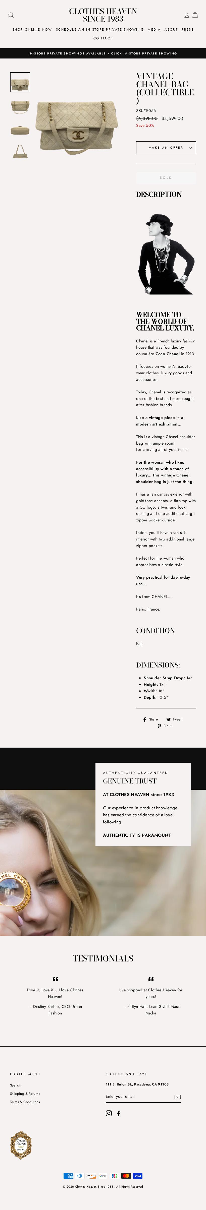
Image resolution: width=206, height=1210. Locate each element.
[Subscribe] (177, 1097)
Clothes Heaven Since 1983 (103, 15)
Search (15, 1085)
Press (188, 29)
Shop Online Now (32, 29)
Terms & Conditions (25, 1101)
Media (154, 29)
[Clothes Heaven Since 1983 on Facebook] (119, 1113)
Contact (103, 38)
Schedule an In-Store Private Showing (100, 29)
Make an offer (166, 147)
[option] (103, 53)
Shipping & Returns (25, 1093)
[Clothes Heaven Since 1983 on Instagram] (109, 1113)
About (171, 29)
